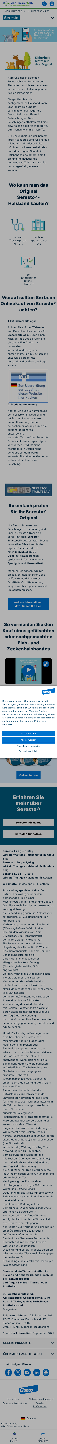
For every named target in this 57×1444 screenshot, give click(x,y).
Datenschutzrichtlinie (28, 751)
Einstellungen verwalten (28, 746)
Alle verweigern (28, 740)
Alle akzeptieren (29, 733)
